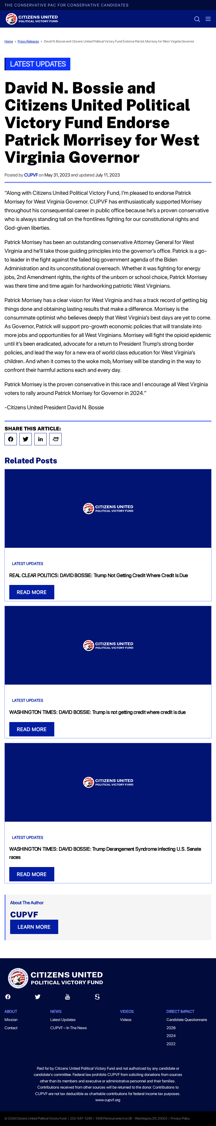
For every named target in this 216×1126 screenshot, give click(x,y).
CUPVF (31, 175)
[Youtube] (67, 998)
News (55, 1011)
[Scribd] (97, 998)
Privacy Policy (180, 1118)
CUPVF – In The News (68, 1028)
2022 (171, 1044)
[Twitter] (25, 439)
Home (8, 41)
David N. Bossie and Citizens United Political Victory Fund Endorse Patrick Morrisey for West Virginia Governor (119, 41)
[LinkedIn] (40, 439)
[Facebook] (10, 439)
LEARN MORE (34, 927)
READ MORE (32, 592)
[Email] (55, 439)
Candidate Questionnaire (186, 1019)
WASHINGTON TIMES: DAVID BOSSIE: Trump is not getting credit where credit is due (97, 712)
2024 (171, 1035)
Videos (126, 1019)
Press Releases (28, 41)
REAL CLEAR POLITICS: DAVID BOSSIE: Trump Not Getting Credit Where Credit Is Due (98, 575)
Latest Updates (38, 63)
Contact (10, 1028)
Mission (10, 1019)
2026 (171, 1028)
